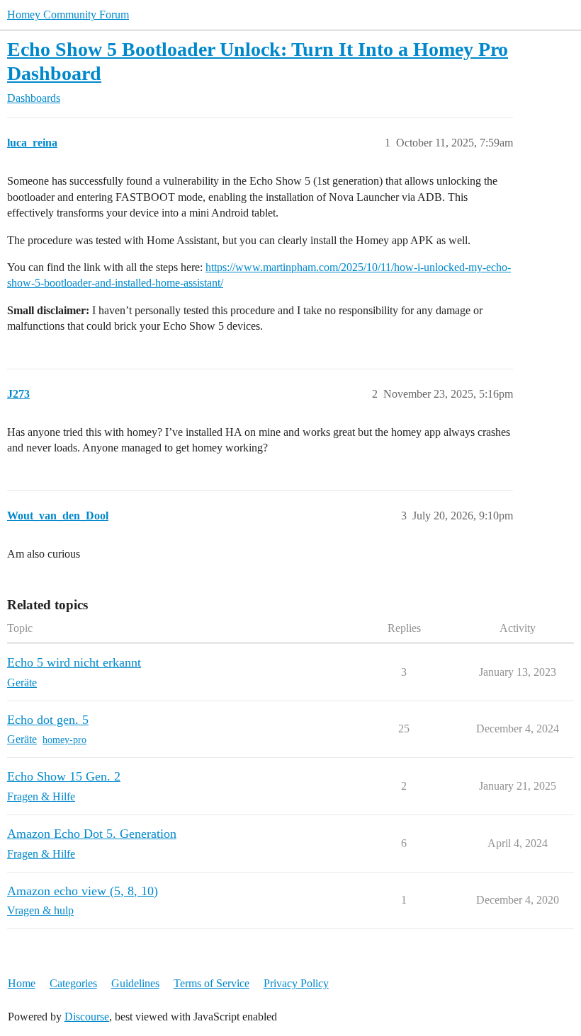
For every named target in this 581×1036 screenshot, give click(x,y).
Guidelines (135, 983)
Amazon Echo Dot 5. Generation (91, 834)
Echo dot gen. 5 (48, 720)
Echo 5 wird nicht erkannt (74, 662)
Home (21, 983)
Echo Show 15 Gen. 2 (63, 776)
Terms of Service (211, 983)
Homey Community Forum (68, 14)
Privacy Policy (296, 983)
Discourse (86, 1017)
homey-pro (64, 740)
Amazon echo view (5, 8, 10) (82, 891)
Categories (73, 983)
